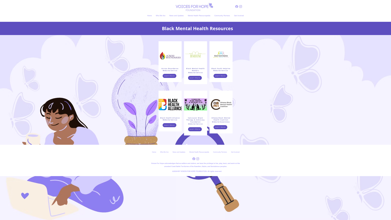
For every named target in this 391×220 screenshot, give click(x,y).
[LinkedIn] (240, 6)
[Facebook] (236, 6)
